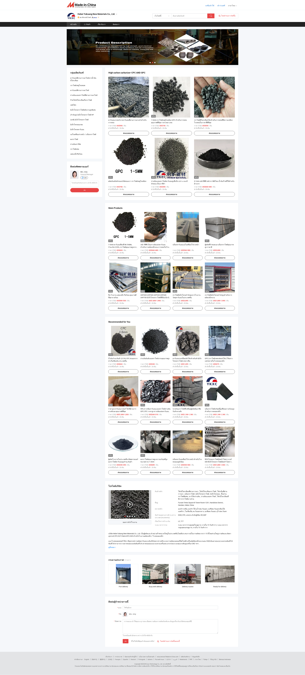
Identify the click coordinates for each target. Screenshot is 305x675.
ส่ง (126, 641)
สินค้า (88, 24)
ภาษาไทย (198, 659)
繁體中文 (103, 659)
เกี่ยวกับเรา (102, 24)
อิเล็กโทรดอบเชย (76, 124)
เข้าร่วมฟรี (221, 5)
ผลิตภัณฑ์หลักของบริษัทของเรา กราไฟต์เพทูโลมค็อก (127, 181)
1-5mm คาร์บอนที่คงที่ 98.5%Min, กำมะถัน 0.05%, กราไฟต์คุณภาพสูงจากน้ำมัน (122, 247)
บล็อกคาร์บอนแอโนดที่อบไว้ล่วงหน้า (186, 244)
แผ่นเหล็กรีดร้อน (76, 154)
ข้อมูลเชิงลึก (196, 657)
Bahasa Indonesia (225, 659)
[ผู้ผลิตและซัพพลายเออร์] (82, 5)
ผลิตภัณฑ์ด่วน (185, 657)
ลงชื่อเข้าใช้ (209, 5)
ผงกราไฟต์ (74, 139)
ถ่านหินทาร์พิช (75, 144)
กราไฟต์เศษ (74, 149)
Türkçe (205, 659)
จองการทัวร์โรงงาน (130, 522)
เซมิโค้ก (73, 105)
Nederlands (183, 659)
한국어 (168, 659)
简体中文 (94, 659)
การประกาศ (118, 657)
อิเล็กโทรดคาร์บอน (77, 129)
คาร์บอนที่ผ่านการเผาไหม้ (79, 90)
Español (125, 659)
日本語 (110, 659)
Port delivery (123, 586)
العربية (175, 659)
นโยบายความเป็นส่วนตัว (147, 657)
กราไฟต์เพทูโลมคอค (77, 85)
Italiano (150, 659)
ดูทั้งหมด (111, 547)
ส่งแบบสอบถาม (128, 133)
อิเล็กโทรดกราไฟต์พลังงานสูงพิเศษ (83, 110)
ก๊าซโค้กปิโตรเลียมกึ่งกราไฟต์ (81, 100)
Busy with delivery (155, 586)
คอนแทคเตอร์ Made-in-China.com (167, 657)
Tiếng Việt (213, 659)
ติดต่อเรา (116, 24)
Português (141, 659)
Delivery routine (187, 586)
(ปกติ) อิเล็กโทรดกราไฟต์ (79, 119)
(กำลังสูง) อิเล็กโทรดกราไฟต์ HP (82, 115)
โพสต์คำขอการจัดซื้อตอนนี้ (168, 641)
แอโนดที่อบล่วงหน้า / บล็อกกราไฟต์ (83, 134)
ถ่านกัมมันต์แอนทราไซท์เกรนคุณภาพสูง (155, 358)
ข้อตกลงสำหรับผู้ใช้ (131, 657)
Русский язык (159, 659)
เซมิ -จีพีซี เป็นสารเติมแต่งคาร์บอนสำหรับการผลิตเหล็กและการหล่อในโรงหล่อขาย (154, 247)
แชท (85, 178)
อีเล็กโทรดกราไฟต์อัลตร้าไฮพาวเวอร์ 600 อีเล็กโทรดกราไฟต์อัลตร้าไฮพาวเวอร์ (218, 461)
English (86, 659)
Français (117, 659)
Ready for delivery (219, 586)
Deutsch (133, 659)
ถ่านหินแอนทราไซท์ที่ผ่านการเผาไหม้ (83, 95)
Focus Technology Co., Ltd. (154, 664)
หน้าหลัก (73, 24)
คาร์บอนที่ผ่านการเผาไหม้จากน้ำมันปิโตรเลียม (83, 79)
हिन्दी (191, 659)
